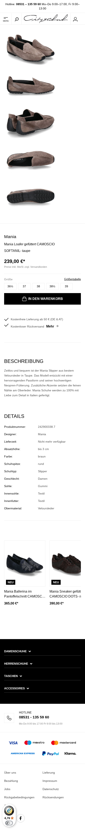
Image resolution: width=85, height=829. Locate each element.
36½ (10, 286)
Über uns (10, 772)
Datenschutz (50, 789)
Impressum (49, 780)
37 (24, 286)
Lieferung (48, 772)
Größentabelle (72, 279)
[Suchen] (16, 18)
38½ (52, 286)
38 (38, 286)
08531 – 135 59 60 (28, 4)
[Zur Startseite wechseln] (46, 18)
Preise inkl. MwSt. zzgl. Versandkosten (25, 266)
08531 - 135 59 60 (34, 717)
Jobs (7, 789)
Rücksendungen (53, 797)
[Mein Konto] (75, 18)
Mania (10, 236)
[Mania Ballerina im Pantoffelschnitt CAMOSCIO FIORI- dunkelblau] (24, 563)
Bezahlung (11, 780)
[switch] (9, 823)
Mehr (50, 326)
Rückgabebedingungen (19, 797)
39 (66, 286)
